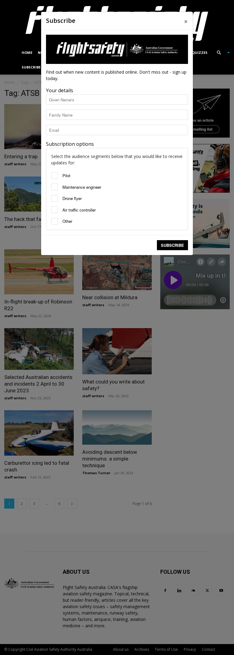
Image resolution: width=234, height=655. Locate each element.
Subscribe (172, 245)
